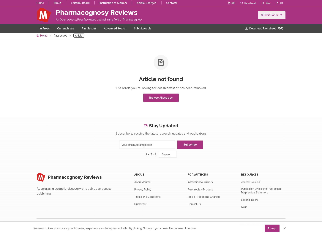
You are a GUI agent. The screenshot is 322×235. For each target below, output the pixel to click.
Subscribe (190, 144)
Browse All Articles (161, 97)
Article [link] (79, 35)
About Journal (142, 182)
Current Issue (65, 28)
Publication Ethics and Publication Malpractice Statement (261, 190)
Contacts (172, 2)
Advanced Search (115, 28)
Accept (272, 228)
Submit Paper (269, 15)
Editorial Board (80, 2)
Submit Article (142, 28)
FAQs (244, 207)
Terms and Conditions (147, 196)
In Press (45, 28)
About (57, 2)
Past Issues (89, 28)
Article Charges (146, 2)
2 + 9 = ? (151, 154)
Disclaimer (140, 204)
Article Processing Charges (204, 196)
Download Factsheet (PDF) (266, 28)
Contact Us (194, 204)
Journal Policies (250, 182)
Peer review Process (200, 189)
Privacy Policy (142, 189)
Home (40, 2)
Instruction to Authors (113, 2)
